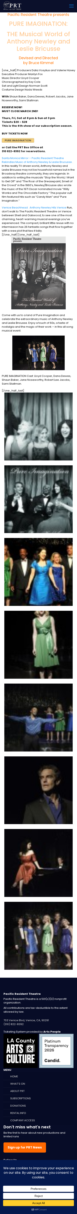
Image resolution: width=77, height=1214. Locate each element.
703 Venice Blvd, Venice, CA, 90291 (26, 1020)
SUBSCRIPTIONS (20, 1098)
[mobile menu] (71, 6)
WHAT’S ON (17, 1084)
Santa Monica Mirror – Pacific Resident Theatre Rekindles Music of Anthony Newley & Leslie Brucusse (37, 160)
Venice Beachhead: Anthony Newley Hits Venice (34, 207)
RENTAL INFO (18, 1113)
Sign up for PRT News (25, 1147)
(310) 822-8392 (13, 1024)
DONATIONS (18, 1106)
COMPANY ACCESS (22, 1120)
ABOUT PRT (17, 1091)
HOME (14, 1076)
